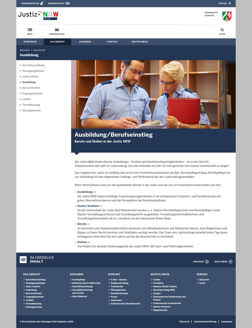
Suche (222, 34)
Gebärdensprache (30, 3)
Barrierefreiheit (56, 3)
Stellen (82, 242)
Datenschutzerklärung (205, 321)
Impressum (116, 300)
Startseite (30, 41)
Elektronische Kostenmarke (167, 303)
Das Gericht (57, 41)
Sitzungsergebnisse (33, 70)
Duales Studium (88, 206)
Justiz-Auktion (30, 76)
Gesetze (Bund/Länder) (165, 286)
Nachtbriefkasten (119, 293)
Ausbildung (29, 82)
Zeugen (157, 293)
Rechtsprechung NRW (164, 290)
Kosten (156, 279)
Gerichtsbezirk (79, 296)
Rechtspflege (78, 279)
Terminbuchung (57, 34)
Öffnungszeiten (118, 290)
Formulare (158, 283)
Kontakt (223, 3)
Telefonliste (117, 286)
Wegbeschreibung (119, 283)
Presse (114, 296)
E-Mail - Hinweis (119, 279)
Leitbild (26, 99)
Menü (29, 34)
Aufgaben (85, 41)
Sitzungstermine (31, 110)
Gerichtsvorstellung (33, 65)
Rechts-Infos (140, 41)
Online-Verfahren (161, 306)
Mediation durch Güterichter (86, 283)
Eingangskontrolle (32, 93)
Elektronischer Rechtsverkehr (125, 303)
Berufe (81, 224)
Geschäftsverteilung (82, 286)
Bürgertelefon (160, 310)
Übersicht (204, 279)
